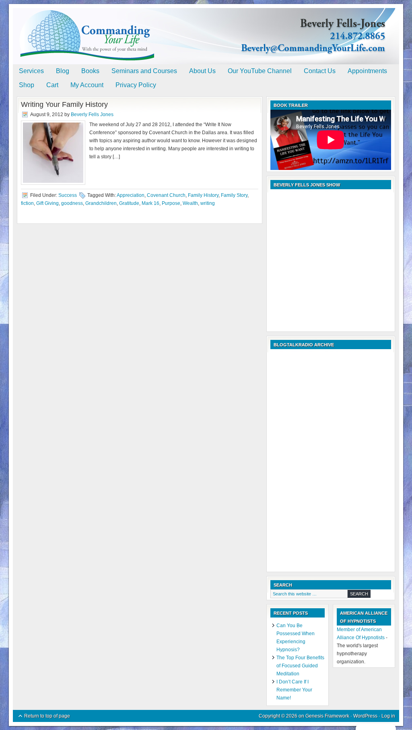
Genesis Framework (327, 716)
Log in (388, 716)
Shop (26, 85)
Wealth (190, 203)
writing (207, 203)
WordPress (365, 716)
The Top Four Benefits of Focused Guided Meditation (300, 666)
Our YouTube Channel (260, 70)
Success (67, 195)
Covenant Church (166, 195)
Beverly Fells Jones (92, 114)
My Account (86, 85)
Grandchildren (101, 203)
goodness (72, 203)
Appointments (367, 70)
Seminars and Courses (144, 70)
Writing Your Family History (64, 104)
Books (90, 70)
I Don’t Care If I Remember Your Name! (294, 690)
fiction (27, 203)
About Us (202, 70)
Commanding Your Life (206, 28)
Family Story (234, 195)
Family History (203, 195)
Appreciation (130, 195)
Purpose (171, 203)
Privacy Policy (135, 85)
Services (31, 70)
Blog (62, 70)
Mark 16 (150, 203)
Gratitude (129, 203)
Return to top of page (47, 716)
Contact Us (320, 70)
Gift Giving (47, 203)
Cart (52, 85)
